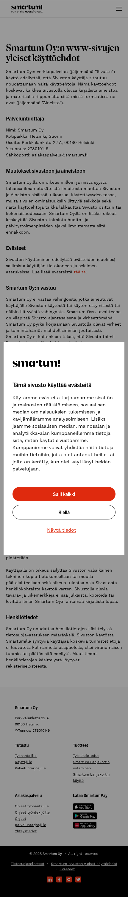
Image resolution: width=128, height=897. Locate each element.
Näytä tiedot (61, 530)
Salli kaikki (64, 494)
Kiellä (64, 512)
